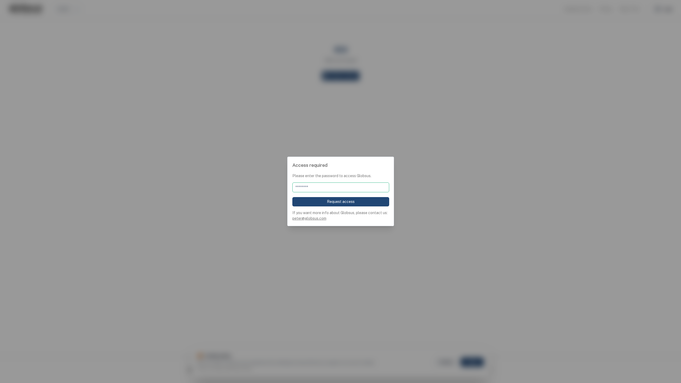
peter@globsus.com (309, 218)
